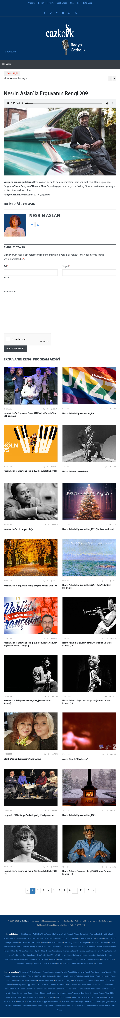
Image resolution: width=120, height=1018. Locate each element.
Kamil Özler (106, 989)
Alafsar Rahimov (35, 972)
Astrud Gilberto (73, 972)
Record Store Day (107, 959)
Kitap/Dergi (31, 955)
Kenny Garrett (28, 993)
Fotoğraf (112, 943)
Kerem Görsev (40, 993)
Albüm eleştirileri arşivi (15, 78)
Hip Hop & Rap (40, 951)
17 (87, 890)
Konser (63, 955)
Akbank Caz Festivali (81, 934)
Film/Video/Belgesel (81, 943)
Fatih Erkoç (17, 985)
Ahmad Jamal (24, 972)
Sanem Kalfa (30, 1002)
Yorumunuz (10, 291)
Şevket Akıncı (89, 1002)
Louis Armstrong (74, 993)
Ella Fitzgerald (78, 980)
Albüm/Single (109, 934)
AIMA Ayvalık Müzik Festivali (62, 934)
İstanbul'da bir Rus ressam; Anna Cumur (22, 759)
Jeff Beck (40, 989)
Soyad (66, 266)
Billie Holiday (48, 976)
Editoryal (15, 943)
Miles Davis (17, 997)
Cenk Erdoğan (89, 976)
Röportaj (29, 964)
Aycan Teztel (85, 972)
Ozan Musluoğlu (87, 997)
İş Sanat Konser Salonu (54, 951)
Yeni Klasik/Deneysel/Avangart (83, 964)
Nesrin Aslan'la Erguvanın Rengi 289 (78, 815)
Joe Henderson (49, 989)
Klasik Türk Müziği (53, 955)
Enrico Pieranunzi (101, 980)
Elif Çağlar (68, 980)
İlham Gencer (97, 985)
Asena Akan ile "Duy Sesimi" (75, 759)
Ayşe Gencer (95, 972)
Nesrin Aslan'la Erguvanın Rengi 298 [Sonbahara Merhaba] (31, 586)
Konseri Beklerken (74, 955)
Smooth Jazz (37, 964)
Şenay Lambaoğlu (77, 1002)
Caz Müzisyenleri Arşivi (86, 938)
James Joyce (30, 989)
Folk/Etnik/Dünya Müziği (99, 943)
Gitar (48, 947)
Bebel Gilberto (28, 976)
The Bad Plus (16, 1006)
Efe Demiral (59, 980)
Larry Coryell (62, 993)
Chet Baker (111, 976)
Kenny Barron (17, 993)
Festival (45, 943)
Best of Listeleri (46, 938)
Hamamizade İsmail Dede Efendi (79, 985)
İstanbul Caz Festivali (70, 951)
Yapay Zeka (66, 964)
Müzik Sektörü (44, 959)
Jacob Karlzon (20, 989)
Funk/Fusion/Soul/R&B (12, 947)
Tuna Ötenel (71, 1006)
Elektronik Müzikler (27, 943)
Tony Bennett (48, 1006)
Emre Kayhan (89, 980)
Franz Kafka (36, 985)
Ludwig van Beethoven (89, 993)
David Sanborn (31, 980)
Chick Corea (11, 980)
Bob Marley (58, 976)
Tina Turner (27, 1006)
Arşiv (29, 938)
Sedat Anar (65, 1002)
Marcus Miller (104, 993)
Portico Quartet (10, 1002)
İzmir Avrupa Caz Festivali (107, 951)
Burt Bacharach (69, 976)
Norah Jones (49, 997)
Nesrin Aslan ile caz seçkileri (75, 472)
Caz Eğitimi (73, 938)
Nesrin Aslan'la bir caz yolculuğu (18, 529)
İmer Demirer (108, 985)
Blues (72, 3)
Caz (66, 938)
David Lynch (20, 980)
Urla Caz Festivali (50, 964)
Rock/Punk (20, 964)
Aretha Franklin (61, 972)
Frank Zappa (26, 985)
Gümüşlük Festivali (77, 947)
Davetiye (8, 943)
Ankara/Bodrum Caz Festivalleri (15, 938)
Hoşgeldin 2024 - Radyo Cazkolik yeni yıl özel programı (29, 815)
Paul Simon (109, 997)
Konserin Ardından (88, 955)
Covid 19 (113, 938)
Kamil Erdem (95, 989)
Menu (8, 64)
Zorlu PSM (98, 964)
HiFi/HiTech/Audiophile (24, 951)
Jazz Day (22, 955)
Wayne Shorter (104, 1006)
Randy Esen (21, 1002)
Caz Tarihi (99, 938)
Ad (6, 266)
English (38, 943)
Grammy (66, 947)
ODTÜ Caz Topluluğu (62, 997)
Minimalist (33, 959)
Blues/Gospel (58, 938)
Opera (76, 959)
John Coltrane (61, 989)
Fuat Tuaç (45, 985)
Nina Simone (39, 997)
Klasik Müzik (62, 3)
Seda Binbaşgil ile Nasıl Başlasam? (48, 1002)
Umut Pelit (81, 1006)
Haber (12, 951)
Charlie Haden (101, 976)
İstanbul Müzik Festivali (88, 951)
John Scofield (72, 989)
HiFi (78, 3)
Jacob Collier (9, 989)
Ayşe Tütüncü (106, 972)
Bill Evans (38, 976)
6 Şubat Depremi (26, 934)
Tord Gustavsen (60, 1006)
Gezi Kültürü (40, 947)
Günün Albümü (90, 947)
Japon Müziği (13, 955)
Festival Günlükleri (56, 943)
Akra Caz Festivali (96, 934)
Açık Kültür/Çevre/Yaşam (42, 934)
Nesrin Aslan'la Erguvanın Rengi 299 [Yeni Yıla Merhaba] (88, 529)
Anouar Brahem (48, 972)
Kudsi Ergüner (51, 993)
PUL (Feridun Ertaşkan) (92, 959)
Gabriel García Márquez (58, 985)
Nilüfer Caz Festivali (65, 959)
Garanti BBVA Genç (28, 947)
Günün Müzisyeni (103, 947)
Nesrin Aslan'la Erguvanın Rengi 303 (78, 413)
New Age (53, 959)
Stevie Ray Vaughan (103, 1002)
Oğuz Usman (75, 997)
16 (81, 890)
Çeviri (106, 938)
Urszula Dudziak (92, 1006)
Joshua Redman (84, 989)
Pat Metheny (99, 997)
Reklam (41, 3)
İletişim (51, 3)
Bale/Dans (36, 938)
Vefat (59, 964)
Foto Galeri (87, 3)
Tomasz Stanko (37, 1006)
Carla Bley (79, 976)
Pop (81, 959)
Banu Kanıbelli (17, 976)
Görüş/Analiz (56, 947)
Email (7, 277)
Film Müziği (68, 943)
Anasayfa (31, 3)
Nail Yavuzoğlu (28, 997)
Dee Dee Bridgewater (46, 980)
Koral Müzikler (102, 955)
